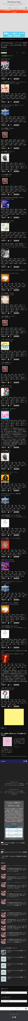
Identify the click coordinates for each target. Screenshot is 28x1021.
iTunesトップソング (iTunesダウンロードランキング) (12, 39)
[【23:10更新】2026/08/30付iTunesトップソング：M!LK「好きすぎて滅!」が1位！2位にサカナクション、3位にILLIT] (3, 867)
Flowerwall (11, 293)
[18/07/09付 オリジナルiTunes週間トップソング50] (3, 965)
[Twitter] (24, 761)
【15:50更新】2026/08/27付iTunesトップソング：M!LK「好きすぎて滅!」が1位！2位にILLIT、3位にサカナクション (17, 895)
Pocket (23, 52)
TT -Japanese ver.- (12, 408)
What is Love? (11, 688)
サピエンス (10, 151)
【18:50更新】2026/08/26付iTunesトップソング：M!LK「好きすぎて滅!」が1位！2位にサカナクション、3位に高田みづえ (17, 904)
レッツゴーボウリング (20, 82)
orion (11, 362)
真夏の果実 (18, 493)
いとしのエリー (19, 581)
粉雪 (12, 220)
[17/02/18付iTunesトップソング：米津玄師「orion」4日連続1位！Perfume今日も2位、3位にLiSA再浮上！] (7, 741)
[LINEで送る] (4, 52)
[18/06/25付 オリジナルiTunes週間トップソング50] (3, 979)
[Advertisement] (14, 22)
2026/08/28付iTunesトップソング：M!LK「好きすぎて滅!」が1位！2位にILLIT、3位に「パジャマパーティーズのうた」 (17, 887)
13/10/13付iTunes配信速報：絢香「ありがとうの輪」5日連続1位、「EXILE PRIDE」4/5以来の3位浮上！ (19, 741)
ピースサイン (12, 316)
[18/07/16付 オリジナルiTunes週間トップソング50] (3, 959)
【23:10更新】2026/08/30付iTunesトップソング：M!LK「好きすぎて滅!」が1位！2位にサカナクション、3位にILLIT (17, 870)
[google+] (26, 761)
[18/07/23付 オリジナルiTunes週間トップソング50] (3, 952)
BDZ (9, 59)
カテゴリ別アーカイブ (6, 999)
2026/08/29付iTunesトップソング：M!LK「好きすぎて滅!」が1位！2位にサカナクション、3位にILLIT (17, 878)
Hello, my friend (14, 626)
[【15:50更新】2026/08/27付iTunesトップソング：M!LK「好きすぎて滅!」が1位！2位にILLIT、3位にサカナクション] (3, 893)
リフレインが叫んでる (16, 515)
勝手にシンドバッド (19, 105)
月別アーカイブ (4, 990)
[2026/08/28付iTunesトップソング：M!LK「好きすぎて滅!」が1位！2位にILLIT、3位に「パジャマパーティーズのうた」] (3, 884)
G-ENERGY (21, 197)
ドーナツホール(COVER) (15, 538)
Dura (16, 472)
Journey (12, 339)
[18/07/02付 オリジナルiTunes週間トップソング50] (3, 972)
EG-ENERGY (11, 559)
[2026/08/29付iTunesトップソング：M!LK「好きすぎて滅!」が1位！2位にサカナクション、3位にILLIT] (3, 876)
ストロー (10, 385)
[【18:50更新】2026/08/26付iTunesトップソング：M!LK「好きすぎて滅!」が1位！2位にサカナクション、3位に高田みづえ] (3, 901)
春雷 (10, 174)
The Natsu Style (14, 2)
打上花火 (11, 128)
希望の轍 (16, 603)
